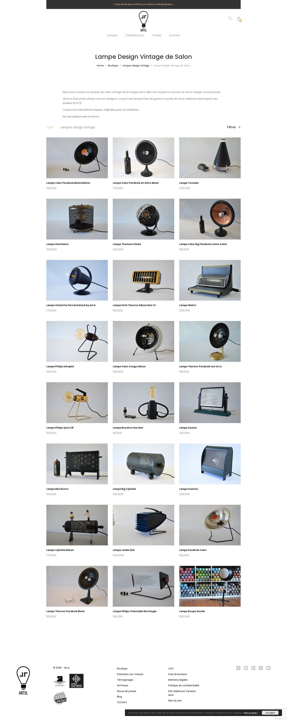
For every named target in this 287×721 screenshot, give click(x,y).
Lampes (112, 35)
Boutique (122, 668)
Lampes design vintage (77, 127)
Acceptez (270, 712)
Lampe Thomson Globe (127, 244)
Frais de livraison (177, 674)
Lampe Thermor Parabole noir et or (200, 366)
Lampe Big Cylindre (124, 489)
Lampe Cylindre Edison (60, 550)
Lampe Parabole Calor (193, 550)
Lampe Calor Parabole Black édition (68, 183)
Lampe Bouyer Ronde (192, 611)
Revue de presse (126, 691)
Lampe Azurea (188, 427)
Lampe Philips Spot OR (60, 427)
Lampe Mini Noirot (57, 489)
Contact (174, 35)
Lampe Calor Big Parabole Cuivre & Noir (203, 244)
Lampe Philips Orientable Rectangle (134, 611)
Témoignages (125, 679)
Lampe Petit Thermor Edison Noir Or (134, 305)
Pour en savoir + (251, 713)
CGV (170, 668)
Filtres (232, 127)
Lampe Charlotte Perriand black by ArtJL (71, 305)
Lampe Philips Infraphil (60, 366)
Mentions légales (178, 679)
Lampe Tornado (189, 183)
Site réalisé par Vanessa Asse (182, 693)
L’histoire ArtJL (134, 35)
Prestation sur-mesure (130, 674)
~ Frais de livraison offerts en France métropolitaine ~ (143, 4)
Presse (156, 35)
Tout (49, 127)
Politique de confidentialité (183, 685)
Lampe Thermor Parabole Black (65, 611)
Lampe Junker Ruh (124, 550)
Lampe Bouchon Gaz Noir (128, 427)
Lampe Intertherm (57, 244)
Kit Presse (122, 685)
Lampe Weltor (187, 305)
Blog (119, 696)
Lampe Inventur (188, 489)
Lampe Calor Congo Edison (129, 366)
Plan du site (175, 700)
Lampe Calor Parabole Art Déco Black (136, 183)
